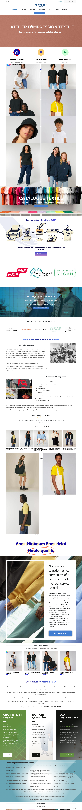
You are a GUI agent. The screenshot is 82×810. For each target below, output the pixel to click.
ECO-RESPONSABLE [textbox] (69, 716)
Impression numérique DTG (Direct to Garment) (50, 381)
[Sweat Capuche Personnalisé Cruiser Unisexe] (58, 165)
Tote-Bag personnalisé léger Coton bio (12, 449)
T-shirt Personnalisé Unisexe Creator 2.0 (12, 672)
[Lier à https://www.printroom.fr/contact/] (16, 52)
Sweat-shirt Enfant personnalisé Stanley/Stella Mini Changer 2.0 (40, 449)
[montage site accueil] (19, 379)
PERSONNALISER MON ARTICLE (52, 706)
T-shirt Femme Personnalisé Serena (26, 449)
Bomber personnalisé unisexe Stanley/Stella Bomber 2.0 (69, 449)
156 (48, 415)
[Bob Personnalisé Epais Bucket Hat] (23, 137)
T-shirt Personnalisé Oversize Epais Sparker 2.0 (32, 672)
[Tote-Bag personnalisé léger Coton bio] (22, 512)
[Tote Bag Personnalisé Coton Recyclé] (58, 110)
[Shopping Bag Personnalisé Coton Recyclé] (22, 473)
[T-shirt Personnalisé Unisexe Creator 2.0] (23, 83)
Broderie (40, 392)
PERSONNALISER (47, 494)
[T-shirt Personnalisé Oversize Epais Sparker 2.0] (58, 83)
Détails (74, 494)
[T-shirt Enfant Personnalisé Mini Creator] (58, 137)
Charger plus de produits (41, 184)
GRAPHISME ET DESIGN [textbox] (12, 716)
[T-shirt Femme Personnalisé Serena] (23, 165)
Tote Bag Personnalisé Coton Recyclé (66, 672)
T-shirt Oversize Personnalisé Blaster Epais (48, 672)
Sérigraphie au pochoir (44, 388)
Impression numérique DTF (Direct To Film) (49, 384)
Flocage (40, 386)
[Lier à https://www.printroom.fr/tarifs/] (65, 52)
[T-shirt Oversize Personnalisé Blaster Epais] (23, 110)
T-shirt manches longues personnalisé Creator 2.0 (54, 449)
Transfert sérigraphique (44, 390)
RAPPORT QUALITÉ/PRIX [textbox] (41, 716)
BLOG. (48, 400)
